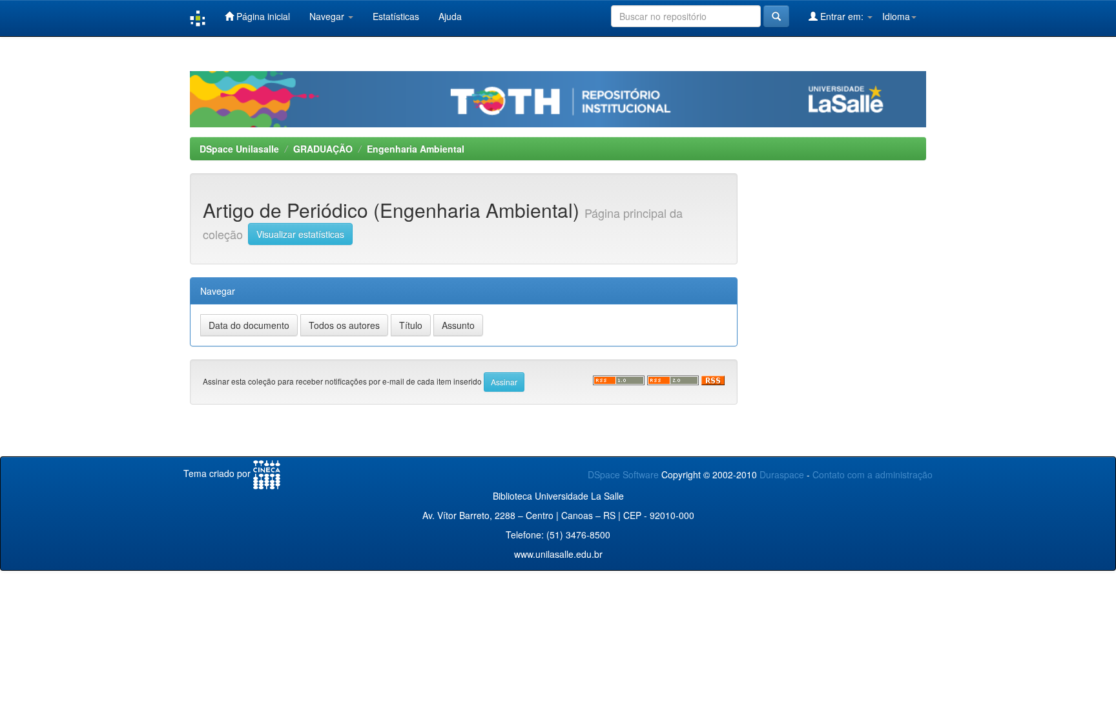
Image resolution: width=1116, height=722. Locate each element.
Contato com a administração (872, 474)
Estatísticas (396, 16)
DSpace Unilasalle (239, 148)
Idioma (896, 16)
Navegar (328, 16)
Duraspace (782, 474)
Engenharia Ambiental (415, 148)
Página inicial (262, 16)
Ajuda (450, 16)
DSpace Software (623, 474)
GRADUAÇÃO (323, 148)
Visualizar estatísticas (300, 234)
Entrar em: (842, 16)
